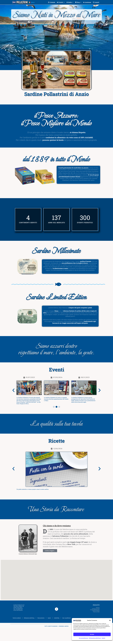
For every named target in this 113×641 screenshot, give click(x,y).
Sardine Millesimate (95, 609)
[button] (110, 620)
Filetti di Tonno (96, 610)
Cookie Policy (56, 618)
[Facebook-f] (56, 609)
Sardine (98, 607)
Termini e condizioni (17, 618)
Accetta (92, 634)
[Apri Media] (72, 2)
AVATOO (66, 626)
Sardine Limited (96, 608)
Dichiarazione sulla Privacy (95, 638)
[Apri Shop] (80, 2)
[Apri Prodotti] (64, 2)
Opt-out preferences (83, 638)
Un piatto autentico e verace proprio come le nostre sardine (33, 489)
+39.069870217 (19, 609)
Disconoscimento (41, 618)
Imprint (103, 638)
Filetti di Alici (96, 612)
